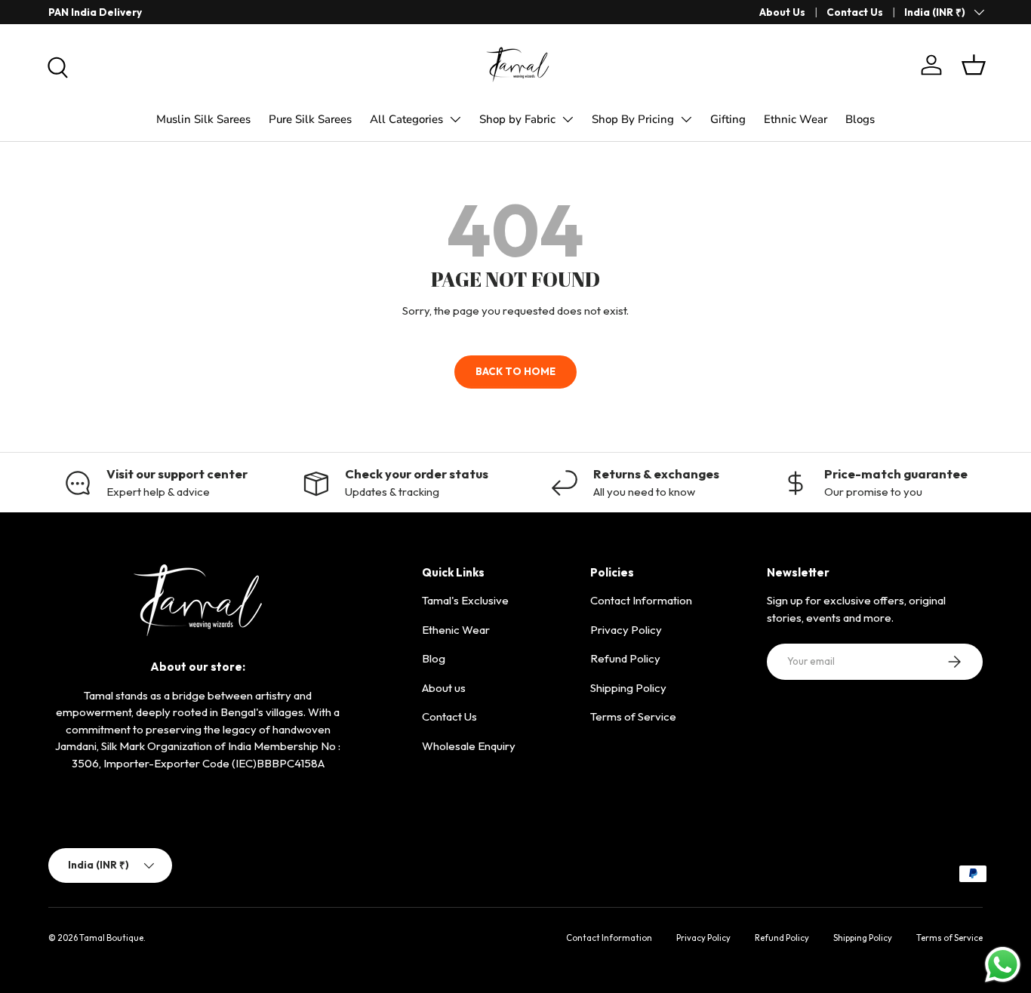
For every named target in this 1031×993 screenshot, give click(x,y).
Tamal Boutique (111, 938)
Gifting (728, 119)
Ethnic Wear (795, 119)
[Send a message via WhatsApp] (1002, 964)
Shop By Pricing (633, 119)
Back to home (515, 371)
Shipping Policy (628, 688)
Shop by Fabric (517, 119)
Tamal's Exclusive (465, 600)
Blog (433, 658)
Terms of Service (633, 716)
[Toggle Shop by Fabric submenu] (568, 119)
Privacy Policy (626, 630)
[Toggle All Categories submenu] (455, 119)
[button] (973, 64)
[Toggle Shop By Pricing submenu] (686, 119)
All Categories (406, 119)
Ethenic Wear (456, 630)
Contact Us (854, 12)
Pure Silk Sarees (310, 119)
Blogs (860, 119)
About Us (782, 12)
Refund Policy (625, 658)
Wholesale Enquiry (469, 746)
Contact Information (641, 600)
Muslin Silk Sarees (203, 119)
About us (444, 688)
